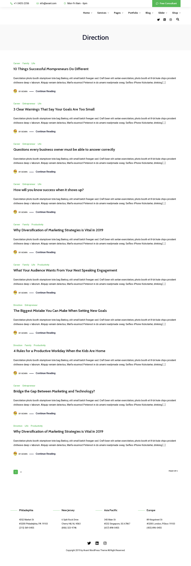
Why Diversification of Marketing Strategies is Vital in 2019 (58, 230)
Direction (17, 305)
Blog (148, 12)
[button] (166, 3)
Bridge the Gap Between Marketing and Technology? (54, 391)
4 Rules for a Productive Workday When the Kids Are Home (59, 351)
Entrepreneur (29, 103)
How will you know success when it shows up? (48, 190)
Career (16, 63)
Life (33, 63)
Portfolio (133, 12)
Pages (117, 12)
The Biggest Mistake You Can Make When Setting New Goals (60, 310)
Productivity (37, 224)
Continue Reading (46, 91)
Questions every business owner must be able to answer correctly (64, 149)
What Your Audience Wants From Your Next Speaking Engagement (65, 270)
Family (26, 63)
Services (101, 12)
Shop (175, 12)
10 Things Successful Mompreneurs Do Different (50, 69)
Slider (161, 12)
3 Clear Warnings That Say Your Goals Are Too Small (54, 109)
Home (86, 12)
